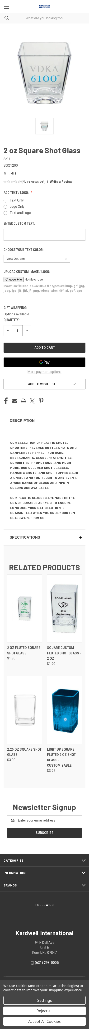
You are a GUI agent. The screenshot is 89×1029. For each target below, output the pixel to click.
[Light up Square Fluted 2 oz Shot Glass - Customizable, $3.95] (64, 710)
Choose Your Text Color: (24, 250)
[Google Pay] (44, 362)
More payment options (44, 372)
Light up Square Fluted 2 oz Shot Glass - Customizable (61, 757)
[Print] (23, 401)
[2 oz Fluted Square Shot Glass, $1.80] (24, 608)
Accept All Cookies (44, 1021)
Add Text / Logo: (16, 193)
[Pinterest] (41, 401)
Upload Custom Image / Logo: (27, 272)
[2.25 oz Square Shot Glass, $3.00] (24, 710)
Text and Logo (20, 213)
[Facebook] (6, 401)
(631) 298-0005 (47, 963)
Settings (44, 1000)
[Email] (14, 401)
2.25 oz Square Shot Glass (24, 752)
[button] (59, 182)
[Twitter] (32, 401)
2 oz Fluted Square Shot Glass (23, 650)
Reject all (44, 1010)
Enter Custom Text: (20, 223)
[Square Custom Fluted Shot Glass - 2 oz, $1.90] (64, 608)
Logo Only (17, 206)
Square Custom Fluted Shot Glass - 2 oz (64, 653)
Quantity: (11, 320)
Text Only (17, 200)
